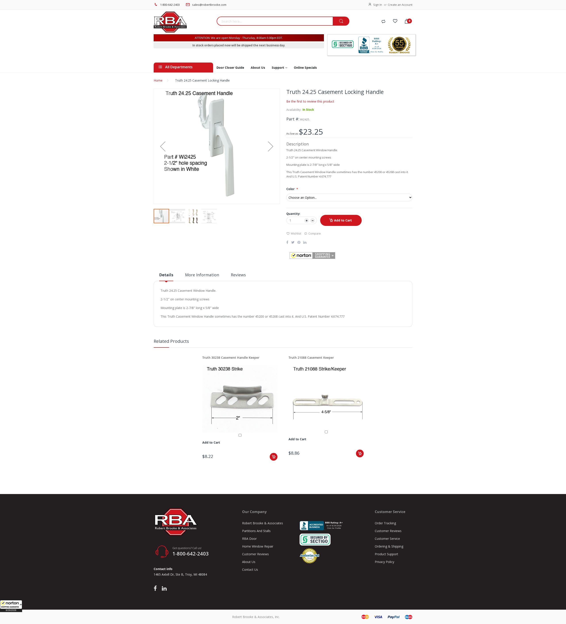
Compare (314, 233)
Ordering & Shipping (389, 546)
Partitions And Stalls (256, 531)
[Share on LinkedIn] (304, 242)
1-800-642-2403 (170, 5)
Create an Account (400, 5)
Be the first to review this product (310, 101)
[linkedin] (164, 588)
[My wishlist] (395, 21)
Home (158, 80)
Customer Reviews (255, 554)
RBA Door (249, 538)
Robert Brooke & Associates (262, 523)
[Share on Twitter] (292, 242)
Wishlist (296, 233)
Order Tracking (385, 523)
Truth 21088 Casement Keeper (311, 357)
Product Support (386, 554)
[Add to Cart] (273, 457)
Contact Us (250, 569)
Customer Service (387, 538)
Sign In (377, 5)
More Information (202, 274)
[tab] (166, 276)
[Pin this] (298, 242)
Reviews (238, 274)
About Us (248, 562)
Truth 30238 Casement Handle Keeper (230, 357)
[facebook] (156, 588)
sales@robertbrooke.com (209, 5)
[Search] (341, 21)
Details (166, 275)
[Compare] (383, 21)
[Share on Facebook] (287, 242)
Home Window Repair (257, 546)
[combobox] (274, 21)
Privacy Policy (384, 562)
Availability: (293, 110)
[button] (11, 606)
